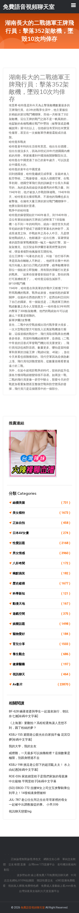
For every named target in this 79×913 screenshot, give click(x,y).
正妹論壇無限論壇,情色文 (26, 859)
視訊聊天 (41, 674)
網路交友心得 (52, 859)
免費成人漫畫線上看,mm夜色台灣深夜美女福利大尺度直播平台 (47, 888)
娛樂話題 (41, 624)
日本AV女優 (41, 533)
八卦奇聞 (41, 563)
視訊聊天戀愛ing (20, 811)
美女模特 (41, 513)
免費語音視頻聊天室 (33, 907)
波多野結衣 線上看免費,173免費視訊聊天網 (42, 875)
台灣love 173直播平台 (41, 864)
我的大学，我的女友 (22, 746)
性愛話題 (41, 543)
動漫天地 (41, 603)
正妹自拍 (41, 523)
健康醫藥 (41, 664)
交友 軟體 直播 (17, 864)
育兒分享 (41, 644)
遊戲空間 (41, 613)
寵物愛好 (41, 634)
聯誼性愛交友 (45, 880)
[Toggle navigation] (73, 5)
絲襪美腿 (41, 502)
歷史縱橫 (41, 583)
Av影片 (41, 684)
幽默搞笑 (41, 573)
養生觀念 (41, 654)
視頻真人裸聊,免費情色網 (23, 885)
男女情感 (41, 553)
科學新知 (41, 593)
